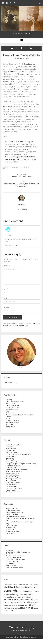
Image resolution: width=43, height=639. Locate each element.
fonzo (32, 594)
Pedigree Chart (10, 527)
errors (10, 594)
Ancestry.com (10, 550)
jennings (34, 599)
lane (31, 602)
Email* (5, 298)
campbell (20, 587)
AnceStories (9, 447)
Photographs (10, 413)
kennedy (25, 602)
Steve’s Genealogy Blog (13, 482)
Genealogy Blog (11, 460)
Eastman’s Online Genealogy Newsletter (18, 454)
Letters (8, 411)
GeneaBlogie (10, 458)
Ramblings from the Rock (14, 479)
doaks (32, 591)
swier (30, 607)
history (25, 599)
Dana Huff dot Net (11, 452)
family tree (17, 594)
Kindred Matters (11, 467)
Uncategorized (10, 426)
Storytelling (9, 424)
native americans (14, 605)
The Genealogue (11, 486)
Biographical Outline (12, 509)
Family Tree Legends (27, 64)
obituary (25, 605)
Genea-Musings (11, 456)
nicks (20, 605)
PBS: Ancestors (10, 563)
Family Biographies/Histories (15, 402)
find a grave (27, 594)
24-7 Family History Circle (13, 445)
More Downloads (11, 526)
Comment (6, 266)
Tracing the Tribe (11, 490)
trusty (6, 610)
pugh (9, 608)
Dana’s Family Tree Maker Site (15, 556)
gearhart (20, 597)
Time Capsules (10, 533)
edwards (36, 591)
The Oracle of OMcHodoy (14, 488)
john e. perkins (16, 602)
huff (29, 599)
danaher (25, 591)
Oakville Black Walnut (12, 475)
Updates (8, 428)
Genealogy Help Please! (13, 462)
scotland (17, 608)
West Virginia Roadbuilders (14, 567)
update (11, 610)
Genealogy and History (13, 405)
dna (29, 591)
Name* (5, 289)
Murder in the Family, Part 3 (21, 177)
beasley (36, 584)
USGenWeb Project (12, 565)
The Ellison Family (11, 484)
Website (6, 307)
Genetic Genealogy (12, 409)
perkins (6, 608)
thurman (36, 608)
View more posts (21, 209)
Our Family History (21, 627)
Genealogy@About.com (13, 558)
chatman (28, 587)
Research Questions (12, 420)
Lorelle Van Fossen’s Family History (17, 469)
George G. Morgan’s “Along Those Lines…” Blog (20, 464)
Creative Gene (10, 450)
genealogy (29, 597)
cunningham (12, 591)
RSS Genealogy (11, 481)
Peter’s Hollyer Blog (12, 477)
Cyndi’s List (9, 554)
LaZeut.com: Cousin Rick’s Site (15, 559)
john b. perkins (8, 602)
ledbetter (35, 602)
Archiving (9, 400)
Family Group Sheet (12, 514)
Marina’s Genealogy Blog (14, 471)
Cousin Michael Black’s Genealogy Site (18, 552)
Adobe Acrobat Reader (13, 511)
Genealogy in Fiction (12, 407)
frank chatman (10, 597)
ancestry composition (27, 584)
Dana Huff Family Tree (14, 142)
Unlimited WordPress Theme (15, 637)
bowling (12, 586)
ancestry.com (17, 584)
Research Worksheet (12, 531)
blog (6, 587)
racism (13, 608)
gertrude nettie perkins (13, 599)
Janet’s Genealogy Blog (13, 465)
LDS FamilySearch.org (12, 561)
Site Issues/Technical (12, 422)
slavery (23, 607)
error (6, 594)
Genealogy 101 (24, 58)
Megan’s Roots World (12, 473)
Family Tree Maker (17, 71)
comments (34, 587)
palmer (32, 605)
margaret (6, 605)
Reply (16, 245)
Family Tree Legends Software (15, 516)
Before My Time (11, 449)
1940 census (8, 584)
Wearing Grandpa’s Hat (13, 492)
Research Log (10, 529)
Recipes (8, 418)
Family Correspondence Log (14, 512)
